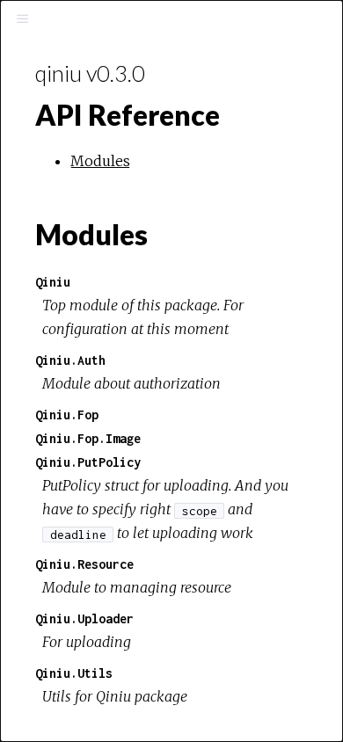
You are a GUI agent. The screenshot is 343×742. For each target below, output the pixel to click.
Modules (100, 161)
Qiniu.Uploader (84, 618)
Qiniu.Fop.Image (88, 438)
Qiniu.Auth (70, 360)
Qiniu (52, 281)
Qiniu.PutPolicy (88, 462)
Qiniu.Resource (84, 563)
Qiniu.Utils (74, 673)
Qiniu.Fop (67, 414)
